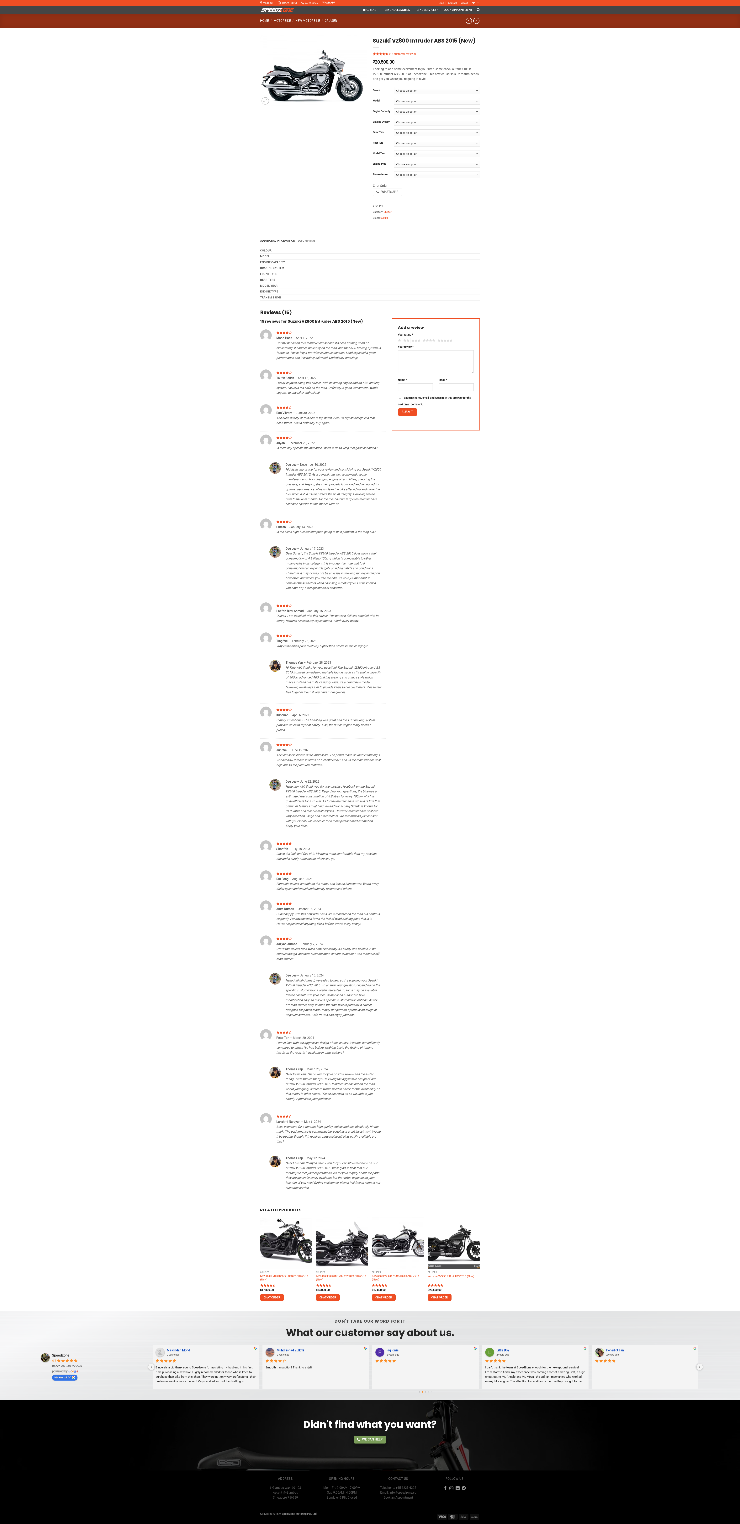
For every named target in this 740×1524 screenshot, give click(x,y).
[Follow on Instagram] (451, 1488)
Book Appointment (458, 9)
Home (264, 21)
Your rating (405, 334)
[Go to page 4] (428, 1392)
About (464, 2)
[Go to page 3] (425, 1392)
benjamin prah (506, 1350)
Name (402, 380)
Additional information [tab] (277, 240)
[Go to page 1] (419, 1392)
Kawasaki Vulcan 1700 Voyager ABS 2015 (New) (341, 1277)
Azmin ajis (613, 1350)
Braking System (381, 122)
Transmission (380, 174)
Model (376, 100)
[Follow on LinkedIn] (458, 1488)
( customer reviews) (402, 54)
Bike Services (426, 9)
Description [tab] (306, 240)
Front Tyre (378, 132)
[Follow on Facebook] (445, 1488)
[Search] (478, 10)
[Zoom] (265, 101)
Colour (376, 90)
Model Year (379, 153)
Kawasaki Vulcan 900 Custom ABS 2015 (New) (284, 1277)
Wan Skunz (394, 1350)
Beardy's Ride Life (289, 1350)
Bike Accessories (397, 9)
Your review (406, 346)
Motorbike (282, 21)
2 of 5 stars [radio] (405, 340)
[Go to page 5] (431, 1392)
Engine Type (379, 163)
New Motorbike (307, 21)
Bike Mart (370, 9)
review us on (62, 1377)
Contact (452, 2)
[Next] (480, 1264)
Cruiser (331, 21)
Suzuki (384, 217)
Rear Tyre (378, 143)
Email (443, 380)
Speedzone (60, 1355)
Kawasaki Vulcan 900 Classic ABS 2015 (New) (395, 1277)
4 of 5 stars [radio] (428, 340)
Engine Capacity (381, 111)
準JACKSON (175, 1350)
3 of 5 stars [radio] (415, 340)
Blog (441, 2)
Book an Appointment (398, 1497)
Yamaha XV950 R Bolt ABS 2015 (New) (451, 1276)
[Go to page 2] (422, 1392)
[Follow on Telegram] (464, 1488)
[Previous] (260, 1264)
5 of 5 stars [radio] (444, 340)
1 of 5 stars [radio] (399, 340)
